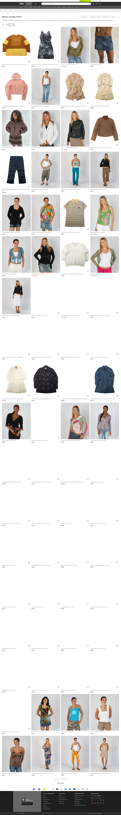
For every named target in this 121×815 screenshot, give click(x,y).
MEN (36, 3)
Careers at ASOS (62, 797)
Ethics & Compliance (47, 808)
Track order (45, 797)
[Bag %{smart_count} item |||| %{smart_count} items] (100, 4)
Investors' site (61, 801)
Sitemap (44, 805)
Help (44, 795)
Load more (60, 783)
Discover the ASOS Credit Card (80, 805)
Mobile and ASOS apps (79, 795)
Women (7, 13)
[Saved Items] (96, 4)
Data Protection (46, 807)
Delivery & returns (46, 799)
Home (3, 13)
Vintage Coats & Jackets (95, 17)
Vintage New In (84, 17)
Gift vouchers (77, 797)
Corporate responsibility (63, 799)
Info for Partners (77, 803)
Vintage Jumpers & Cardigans (108, 17)
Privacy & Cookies (90, 813)
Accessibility (100, 813)
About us (60, 795)
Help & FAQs (94, 1)
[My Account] (93, 4)
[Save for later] (29, 61)
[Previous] (79, 17)
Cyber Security (61, 803)
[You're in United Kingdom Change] (99, 1)
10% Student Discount (47, 803)
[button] (92, 800)
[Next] (118, 17)
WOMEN (29, 3)
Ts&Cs (95, 813)
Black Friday (77, 801)
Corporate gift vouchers (79, 799)
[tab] (21, 7)
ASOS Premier (45, 801)
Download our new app (85, 1)
